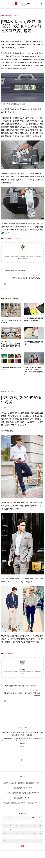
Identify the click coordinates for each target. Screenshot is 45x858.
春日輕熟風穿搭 (18, 798)
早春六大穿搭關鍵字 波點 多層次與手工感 (18, 793)
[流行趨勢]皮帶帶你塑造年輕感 (21, 399)
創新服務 (3, 15)
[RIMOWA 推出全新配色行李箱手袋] (34, 333)
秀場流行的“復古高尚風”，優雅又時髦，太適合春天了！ (18, 783)
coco (4, 36)
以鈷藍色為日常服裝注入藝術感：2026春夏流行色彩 (19, 803)
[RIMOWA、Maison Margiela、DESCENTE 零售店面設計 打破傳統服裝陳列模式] (11, 333)
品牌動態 (3, 391)
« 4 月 (21, 846)
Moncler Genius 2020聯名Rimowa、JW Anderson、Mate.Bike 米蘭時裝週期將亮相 (33, 370)
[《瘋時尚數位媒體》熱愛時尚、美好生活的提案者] (22, 4)
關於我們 (22, 746)
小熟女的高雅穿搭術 (19, 788)
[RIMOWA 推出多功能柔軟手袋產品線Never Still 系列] (34, 309)
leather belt (10, 653)
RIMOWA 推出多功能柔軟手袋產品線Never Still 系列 (33, 319)
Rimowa (12, 238)
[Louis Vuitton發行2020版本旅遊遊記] (11, 358)
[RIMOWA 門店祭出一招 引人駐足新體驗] (11, 310)
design (7, 238)
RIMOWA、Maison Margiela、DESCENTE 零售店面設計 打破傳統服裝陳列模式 (10, 345)
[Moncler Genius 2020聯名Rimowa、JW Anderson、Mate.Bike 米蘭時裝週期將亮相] (34, 358)
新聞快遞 (8, 15)
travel (18, 238)
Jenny (4, 407)
